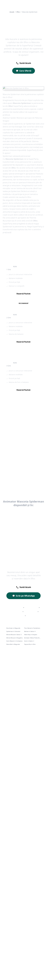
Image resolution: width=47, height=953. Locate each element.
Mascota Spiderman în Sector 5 (23, 534)
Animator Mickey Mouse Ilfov (14, 471)
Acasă (12, 12)
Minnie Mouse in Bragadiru (14, 638)
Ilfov (18, 12)
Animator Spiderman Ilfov (12, 483)
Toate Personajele (15, 607)
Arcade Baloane (15, 612)
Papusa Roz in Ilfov (30, 644)
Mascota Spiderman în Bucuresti (23, 512)
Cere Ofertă (23, 70)
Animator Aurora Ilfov (31, 422)
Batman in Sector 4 (29, 631)
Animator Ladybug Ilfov (13, 435)
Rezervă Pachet (23, 293)
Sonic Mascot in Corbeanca (14, 641)
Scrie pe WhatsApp (23, 595)
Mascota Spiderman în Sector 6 (23, 540)
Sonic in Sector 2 (29, 641)
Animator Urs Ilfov (13, 447)
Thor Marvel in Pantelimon (32, 628)
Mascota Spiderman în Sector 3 (23, 523)
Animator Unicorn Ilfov (31, 447)
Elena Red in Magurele (13, 644)
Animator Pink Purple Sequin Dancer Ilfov (14, 423)
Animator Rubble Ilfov (31, 457)
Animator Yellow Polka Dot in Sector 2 (32, 638)
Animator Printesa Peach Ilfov (32, 436)
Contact (30, 616)
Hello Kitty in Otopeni (30, 634)
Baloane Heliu (30, 612)
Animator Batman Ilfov (31, 470)
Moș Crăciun (18, 616)
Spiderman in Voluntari (13, 631)
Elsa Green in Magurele (13, 628)
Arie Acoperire (31, 607)
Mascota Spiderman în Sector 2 (23, 517)
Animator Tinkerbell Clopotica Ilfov (14, 458)
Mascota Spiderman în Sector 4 (23, 529)
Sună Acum (23, 63)
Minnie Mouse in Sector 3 (13, 634)
